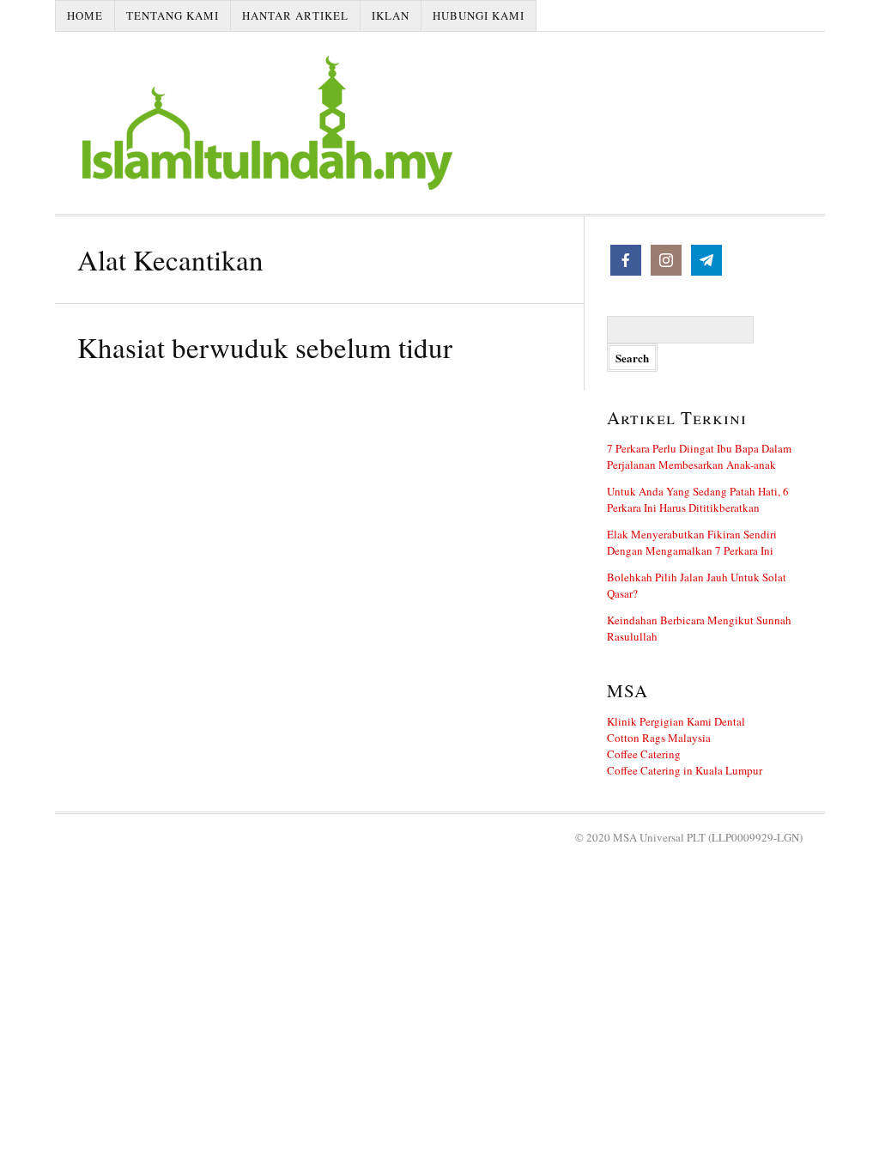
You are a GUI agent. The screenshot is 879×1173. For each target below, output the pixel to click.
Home (85, 15)
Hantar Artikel (295, 15)
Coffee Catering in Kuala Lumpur (684, 770)
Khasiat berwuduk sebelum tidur (264, 347)
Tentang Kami (172, 15)
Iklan (390, 15)
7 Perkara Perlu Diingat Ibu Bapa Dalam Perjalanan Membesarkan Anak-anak (699, 456)
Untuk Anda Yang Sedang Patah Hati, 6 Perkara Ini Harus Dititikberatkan (698, 499)
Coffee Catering (644, 754)
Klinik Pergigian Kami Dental (676, 721)
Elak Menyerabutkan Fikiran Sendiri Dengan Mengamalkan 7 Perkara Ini (692, 542)
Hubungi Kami (478, 15)
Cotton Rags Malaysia (659, 737)
